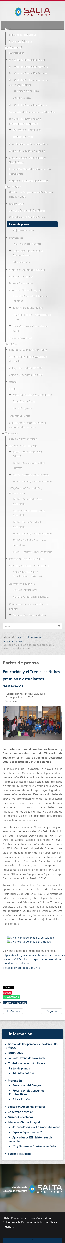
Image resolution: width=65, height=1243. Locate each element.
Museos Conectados (21, 283)
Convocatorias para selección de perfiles (28, 607)
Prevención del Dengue (26, 244)
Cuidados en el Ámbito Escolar (27, 217)
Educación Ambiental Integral (27, 270)
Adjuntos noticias (23, 230)
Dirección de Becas (23, 401)
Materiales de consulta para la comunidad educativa (27, 425)
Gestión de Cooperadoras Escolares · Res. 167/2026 (31, 195)
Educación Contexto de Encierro (28, 180)
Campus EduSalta (19, 416)
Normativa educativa (22, 584)
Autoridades (16, 53)
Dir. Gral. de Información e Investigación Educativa (25, 121)
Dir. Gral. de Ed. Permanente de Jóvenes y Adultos (28, 83)
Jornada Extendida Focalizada (27, 210)
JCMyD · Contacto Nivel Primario (30, 475)
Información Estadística (26, 130)
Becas (12, 388)
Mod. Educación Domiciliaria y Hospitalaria (27, 160)
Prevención (16, 238)
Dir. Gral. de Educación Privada (28, 105)
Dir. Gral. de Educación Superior (28, 73)
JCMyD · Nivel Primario (23, 445)
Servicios (11, 344)
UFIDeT (13, 382)
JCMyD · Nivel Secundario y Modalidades (25, 491)
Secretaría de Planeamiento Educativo (32, 112)
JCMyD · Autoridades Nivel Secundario (27, 501)
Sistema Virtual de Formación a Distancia (28, 359)
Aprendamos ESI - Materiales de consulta (31, 317)
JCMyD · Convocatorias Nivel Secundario (28, 513)
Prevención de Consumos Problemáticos (27, 253)
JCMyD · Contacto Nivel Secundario (32, 552)
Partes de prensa (19, 224)
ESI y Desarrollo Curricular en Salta (30, 328)
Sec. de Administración (23, 439)
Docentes (11, 433)
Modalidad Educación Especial (27, 151)
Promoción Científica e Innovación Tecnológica (30, 172)
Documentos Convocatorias (29, 615)
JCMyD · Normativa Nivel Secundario (26, 524)
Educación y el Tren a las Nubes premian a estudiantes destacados (31, 679)
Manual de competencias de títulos (32, 481)
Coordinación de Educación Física (29, 144)
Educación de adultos (25, 91)
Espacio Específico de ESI (27, 308)
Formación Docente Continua (26, 559)
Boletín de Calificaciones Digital (28, 350)
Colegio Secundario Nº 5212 (25, 368)
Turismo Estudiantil (20, 338)
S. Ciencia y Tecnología (14, 1003)
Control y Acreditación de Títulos (29, 565)
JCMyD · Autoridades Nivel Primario (27, 454)
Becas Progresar (22, 408)
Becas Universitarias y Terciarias (31, 394)
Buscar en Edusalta (20, 41)
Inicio (8, 29)
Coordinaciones (21, 98)
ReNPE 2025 (16, 203)
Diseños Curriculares (24, 590)
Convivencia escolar (21, 276)
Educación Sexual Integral (25, 290)
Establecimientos (22, 136)
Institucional (13, 47)
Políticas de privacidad (22, 34)
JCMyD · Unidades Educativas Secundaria (29, 543)
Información (13, 187)
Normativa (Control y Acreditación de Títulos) (27, 574)
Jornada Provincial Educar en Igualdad (30, 299)
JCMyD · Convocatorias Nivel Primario (28, 465)
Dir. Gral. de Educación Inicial (27, 60)
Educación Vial (21, 262)
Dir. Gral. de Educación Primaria (28, 66)
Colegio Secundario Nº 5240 (26, 375)
